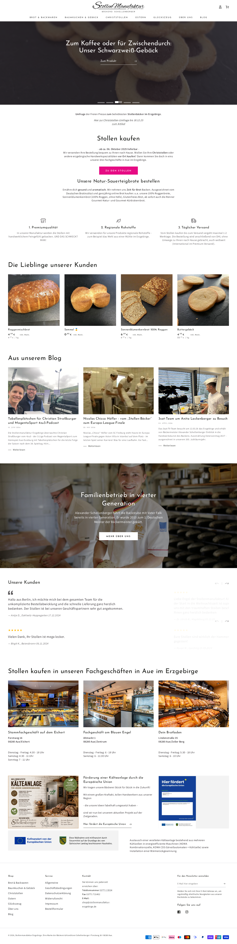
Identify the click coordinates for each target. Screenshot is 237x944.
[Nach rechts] (225, 583)
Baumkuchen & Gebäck (21, 888)
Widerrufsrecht (53, 898)
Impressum (51, 903)
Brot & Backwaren (18, 882)
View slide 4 (127, 100)
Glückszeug (14, 903)
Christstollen (15, 893)
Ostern (12, 898)
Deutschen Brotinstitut (79, 193)
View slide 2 (109, 100)
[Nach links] (218, 583)
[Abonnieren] (225, 883)
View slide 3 (118, 100)
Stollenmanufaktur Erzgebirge (28, 935)
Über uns (13, 908)
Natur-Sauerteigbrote (116, 181)
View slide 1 (101, 100)
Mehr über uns (118, 536)
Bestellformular (54, 908)
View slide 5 (135, 100)
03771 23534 (106, 890)
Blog (10, 914)
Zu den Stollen (118, 171)
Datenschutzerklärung (58, 893)
